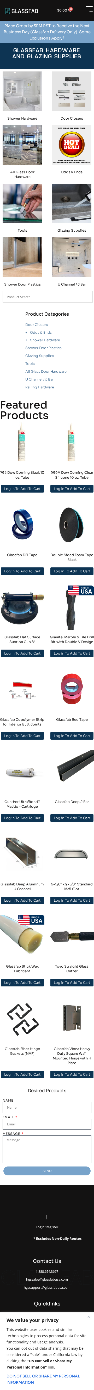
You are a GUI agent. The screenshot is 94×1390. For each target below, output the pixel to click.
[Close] (88, 1317)
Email (9, 1117)
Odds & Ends (41, 332)
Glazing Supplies (39, 356)
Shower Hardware (45, 340)
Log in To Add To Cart (22, 489)
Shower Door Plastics (43, 348)
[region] (47, 1351)
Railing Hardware (39, 387)
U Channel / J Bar (39, 379)
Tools (30, 363)
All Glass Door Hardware (46, 371)
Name (8, 1100)
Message (12, 1133)
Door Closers (36, 324)
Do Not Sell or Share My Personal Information (43, 1379)
